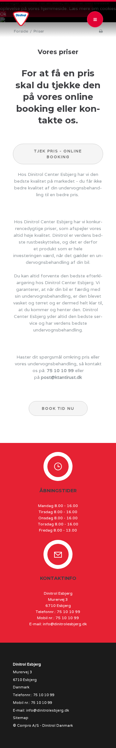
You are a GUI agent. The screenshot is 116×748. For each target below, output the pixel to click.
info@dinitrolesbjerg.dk (65, 623)
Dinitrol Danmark (57, 725)
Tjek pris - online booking (58, 154)
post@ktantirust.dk (61, 377)
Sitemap (20, 717)
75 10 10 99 (60, 370)
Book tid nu (58, 408)
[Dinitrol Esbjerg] (22, 18)
